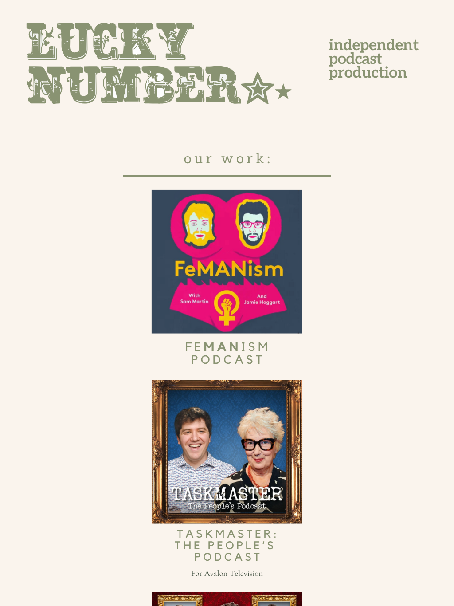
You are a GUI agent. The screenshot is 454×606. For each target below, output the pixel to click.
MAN (222, 348)
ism (256, 348)
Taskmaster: (228, 534)
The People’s (225, 545)
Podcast (228, 360)
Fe (194, 348)
